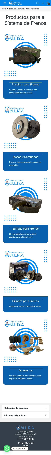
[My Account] (42, 3)
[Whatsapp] (7, 448)
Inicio (4, 9)
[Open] (5, 3)
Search (37, 3)
